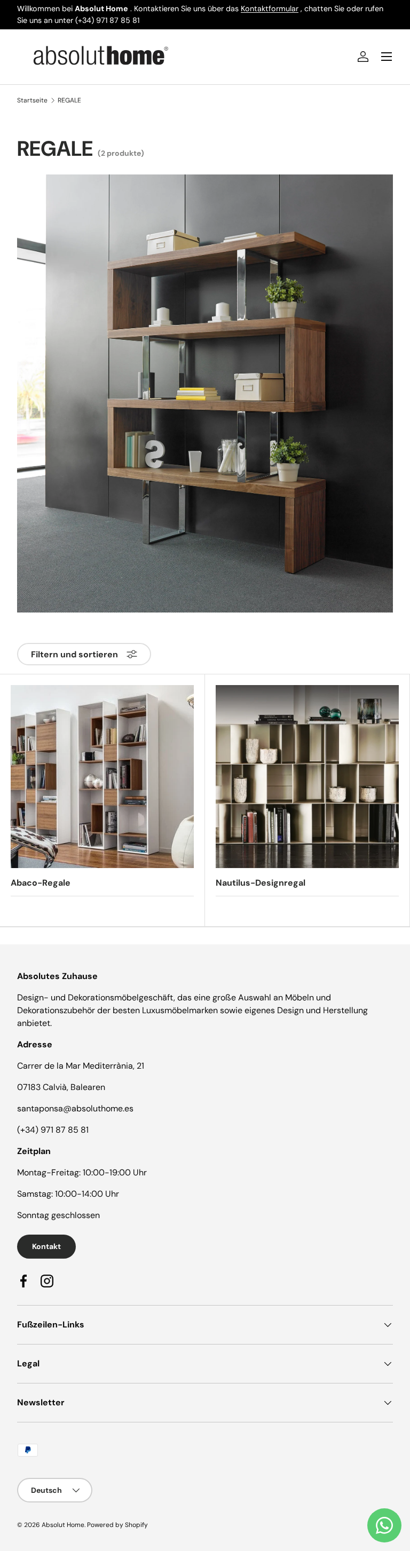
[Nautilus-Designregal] (307, 776)
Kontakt (46, 1246)
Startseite (32, 100)
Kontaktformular (269, 8)
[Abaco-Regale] (102, 776)
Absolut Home (63, 1525)
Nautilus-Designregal (260, 882)
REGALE (69, 100)
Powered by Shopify (117, 1525)
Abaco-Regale (40, 882)
